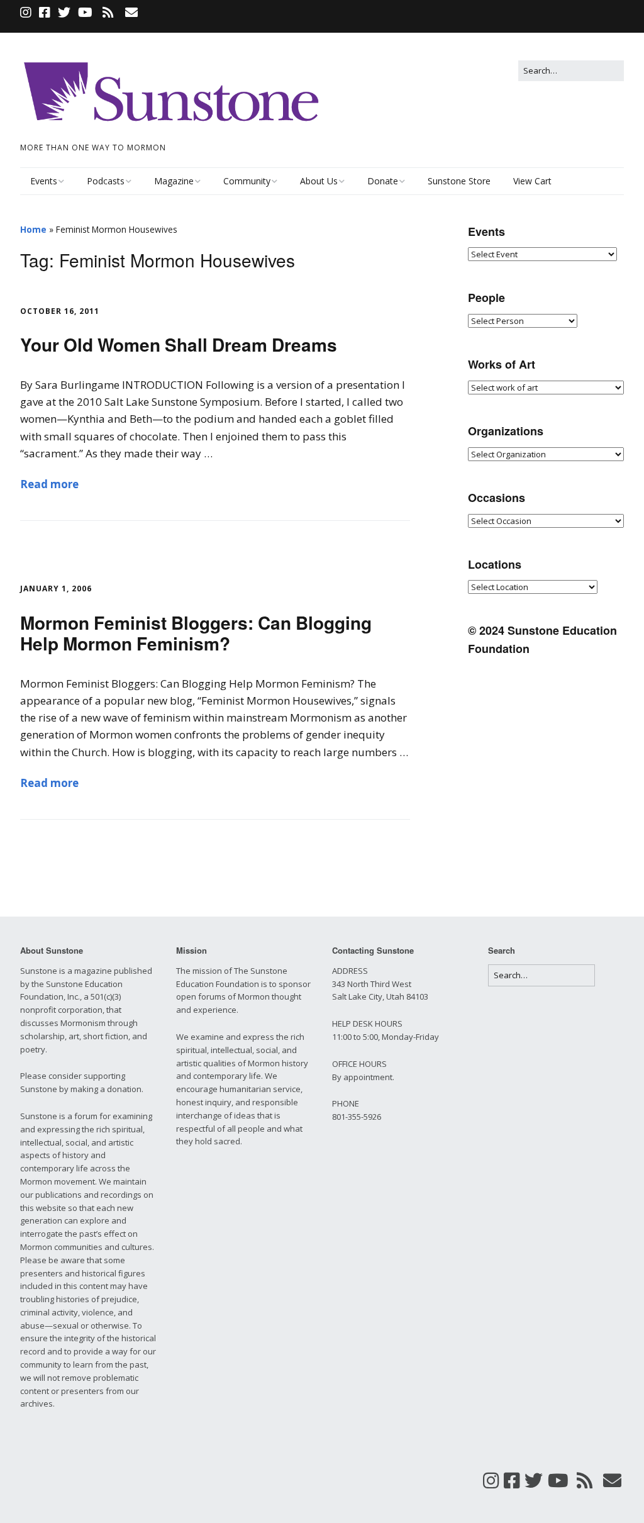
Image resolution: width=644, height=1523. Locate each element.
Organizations (505, 431)
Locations (494, 564)
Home (33, 229)
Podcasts (106, 181)
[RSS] (107, 12)
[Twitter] (64, 12)
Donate (382, 181)
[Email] (131, 12)
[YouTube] (85, 12)
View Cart (532, 181)
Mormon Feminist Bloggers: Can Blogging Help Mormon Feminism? (196, 633)
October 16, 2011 (59, 311)
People (486, 297)
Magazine (174, 181)
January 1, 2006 (56, 588)
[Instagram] (27, 12)
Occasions (496, 497)
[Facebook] (44, 12)
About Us (319, 181)
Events (43, 181)
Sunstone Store (459, 181)
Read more (49, 484)
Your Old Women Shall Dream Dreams (178, 344)
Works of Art (501, 364)
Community (246, 181)
